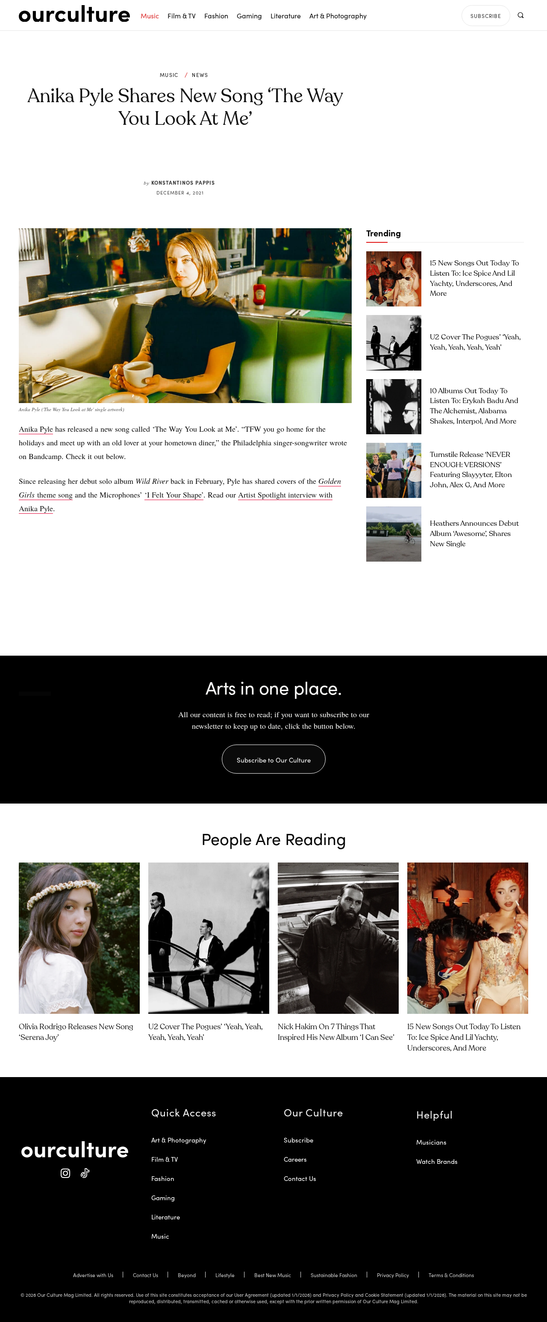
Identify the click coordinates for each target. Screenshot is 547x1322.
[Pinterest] (190, 159)
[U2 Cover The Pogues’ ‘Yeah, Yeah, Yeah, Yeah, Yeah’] (393, 342)
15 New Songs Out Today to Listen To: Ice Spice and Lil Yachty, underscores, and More (464, 1037)
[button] (520, 15)
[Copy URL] (229, 159)
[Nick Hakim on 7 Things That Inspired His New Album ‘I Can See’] (338, 938)
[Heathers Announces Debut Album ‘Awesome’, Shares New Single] (393, 534)
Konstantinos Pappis (183, 182)
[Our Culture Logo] (74, 13)
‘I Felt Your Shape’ (173, 494)
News (200, 74)
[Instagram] (65, 1173)
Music (169, 74)
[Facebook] (170, 159)
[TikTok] (84, 1173)
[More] (250, 159)
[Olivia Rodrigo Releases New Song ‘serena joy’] (79, 938)
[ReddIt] (210, 159)
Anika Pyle (36, 429)
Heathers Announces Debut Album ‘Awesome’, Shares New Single (474, 534)
